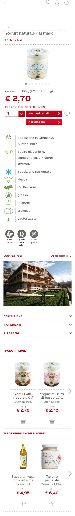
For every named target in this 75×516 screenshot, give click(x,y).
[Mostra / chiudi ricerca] (45, 2)
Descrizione (12, 316)
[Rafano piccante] (52, 457)
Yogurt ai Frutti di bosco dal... (52, 395)
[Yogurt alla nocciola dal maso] (23, 374)
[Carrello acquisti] (66, 2)
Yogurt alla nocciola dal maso (23, 395)
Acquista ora (36, 122)
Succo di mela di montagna (23, 478)
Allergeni (11, 333)
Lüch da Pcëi (13, 40)
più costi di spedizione (31, 107)
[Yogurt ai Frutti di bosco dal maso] (52, 374)
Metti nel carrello (39, 113)
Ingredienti (12, 325)
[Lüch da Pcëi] (37, 283)
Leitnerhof (23, 484)
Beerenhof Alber (52, 484)
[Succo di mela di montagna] (23, 457)
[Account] (57, 2)
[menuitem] (45, 2)
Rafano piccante (52, 478)
